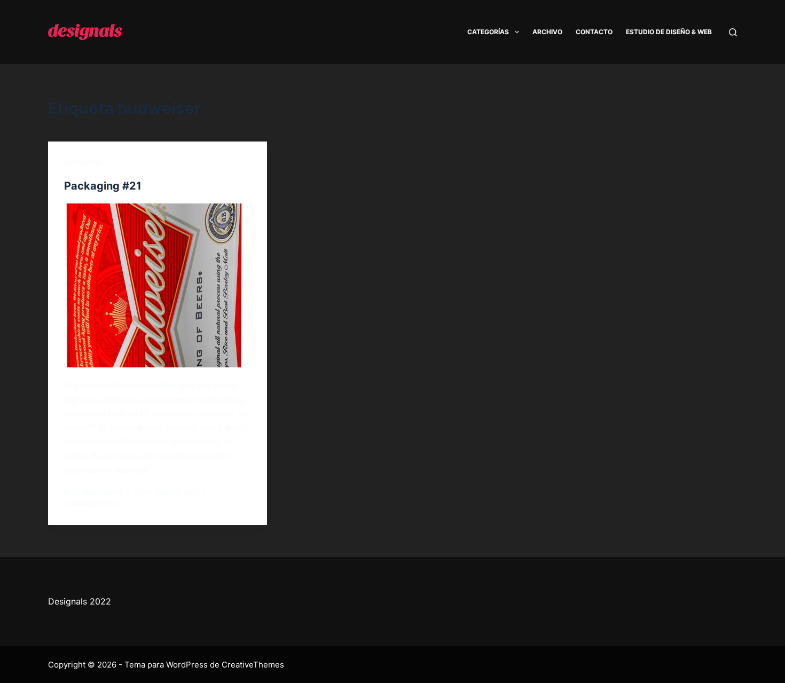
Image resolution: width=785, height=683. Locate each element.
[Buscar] (733, 32)
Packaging (83, 163)
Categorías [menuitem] (488, 32)
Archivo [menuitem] (547, 32)
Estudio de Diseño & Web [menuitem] (669, 32)
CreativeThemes (253, 665)
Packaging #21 (103, 185)
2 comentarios (90, 503)
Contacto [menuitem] (594, 32)
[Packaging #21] (157, 285)
